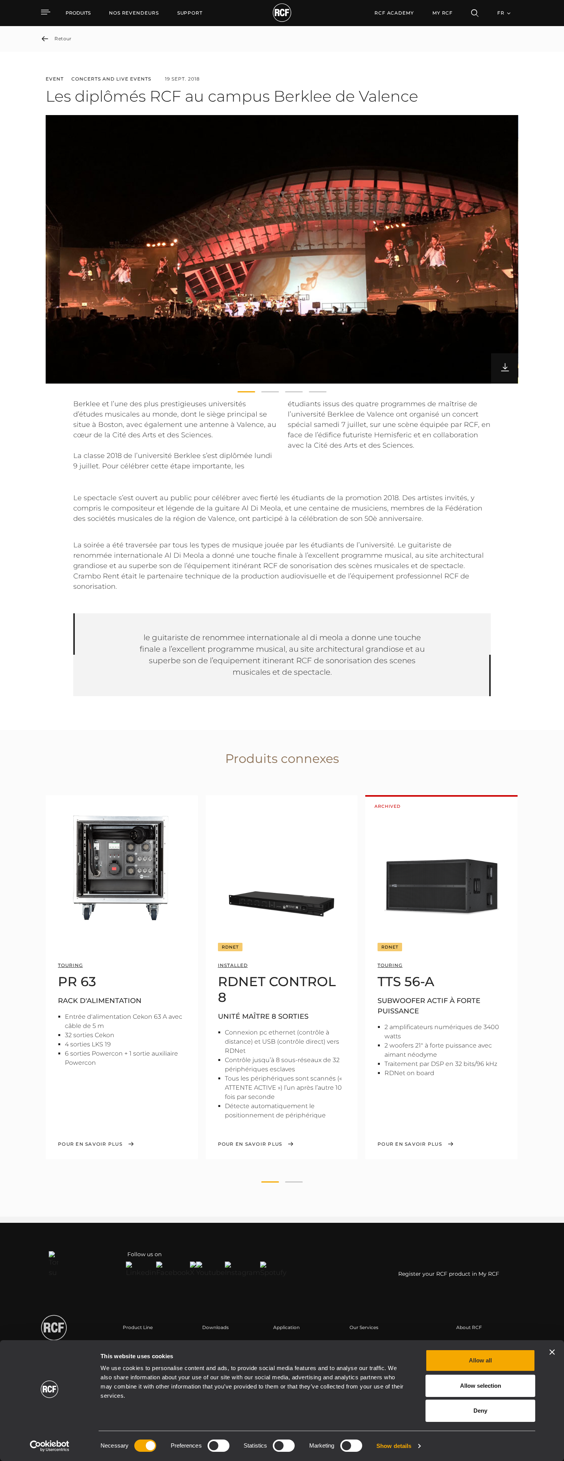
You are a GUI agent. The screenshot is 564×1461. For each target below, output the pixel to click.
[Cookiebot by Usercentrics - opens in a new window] (49, 1446)
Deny (480, 1410)
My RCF (442, 13)
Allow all (480, 1360)
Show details (393, 1446)
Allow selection (480, 1385)
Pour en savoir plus (90, 1144)
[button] (246, 392)
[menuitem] (134, 13)
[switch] (218, 1446)
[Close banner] (552, 1352)
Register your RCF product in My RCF (448, 1273)
